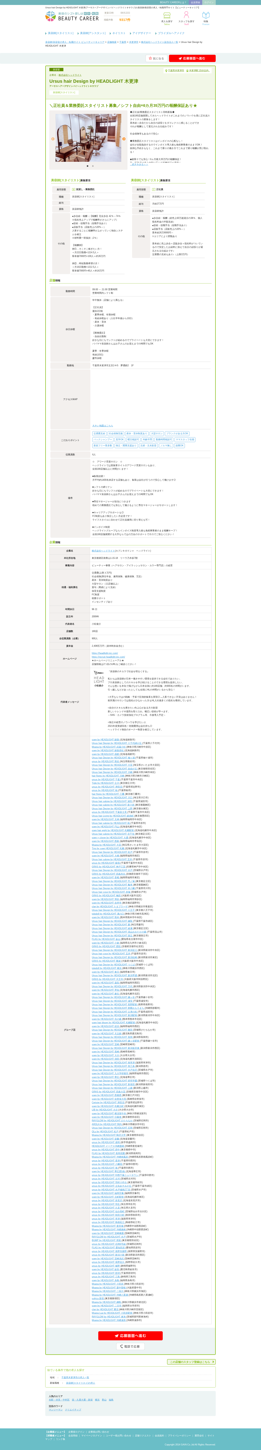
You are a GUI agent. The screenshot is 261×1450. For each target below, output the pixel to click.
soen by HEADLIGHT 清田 (106, 1059)
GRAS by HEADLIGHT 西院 (106, 946)
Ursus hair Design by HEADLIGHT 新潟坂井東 (116, 1048)
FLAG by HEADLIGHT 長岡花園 (109, 1153)
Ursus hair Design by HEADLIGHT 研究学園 (115, 1080)
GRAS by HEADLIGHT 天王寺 (108, 979)
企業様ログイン (76, 1432)
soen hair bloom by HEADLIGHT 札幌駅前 (114, 1022)
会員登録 (195, 2)
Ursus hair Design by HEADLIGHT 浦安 (112, 1001)
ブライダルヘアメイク (171, 33)
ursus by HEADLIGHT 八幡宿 (107, 1164)
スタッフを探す (186, 23)
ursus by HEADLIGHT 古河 (106, 1178)
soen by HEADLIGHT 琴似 (106, 990)
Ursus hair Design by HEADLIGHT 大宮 (112, 765)
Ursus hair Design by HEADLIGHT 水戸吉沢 (115, 1070)
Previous (53, 139)
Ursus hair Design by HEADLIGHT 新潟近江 (115, 950)
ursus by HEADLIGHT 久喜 (106, 1207)
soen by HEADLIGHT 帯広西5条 (109, 1171)
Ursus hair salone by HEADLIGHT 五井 (112, 859)
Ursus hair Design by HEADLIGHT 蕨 (111, 924)
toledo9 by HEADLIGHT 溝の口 (108, 913)
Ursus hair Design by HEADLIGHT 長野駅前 (115, 1004)
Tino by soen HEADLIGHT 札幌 (108, 848)
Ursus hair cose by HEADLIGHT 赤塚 (111, 892)
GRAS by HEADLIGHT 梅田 (106, 895)
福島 (111, 1399)
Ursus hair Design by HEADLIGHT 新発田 (113, 1084)
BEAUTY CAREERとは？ (173, 2)
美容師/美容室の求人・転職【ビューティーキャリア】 (72, 16)
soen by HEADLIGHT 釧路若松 (108, 750)
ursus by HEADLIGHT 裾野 (106, 1265)
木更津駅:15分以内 (199, 70)
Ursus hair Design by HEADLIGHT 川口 (112, 797)
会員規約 (159, 1435)
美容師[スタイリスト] (60, 33)
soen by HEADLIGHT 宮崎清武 (108, 1258)
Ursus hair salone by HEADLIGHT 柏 (111, 823)
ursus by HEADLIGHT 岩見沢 (107, 1200)
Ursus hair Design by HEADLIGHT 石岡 (112, 1127)
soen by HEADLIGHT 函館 (106, 754)
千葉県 (122, 42)
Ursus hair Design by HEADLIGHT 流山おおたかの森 (119, 932)
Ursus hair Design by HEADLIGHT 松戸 (112, 852)
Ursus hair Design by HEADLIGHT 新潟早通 (115, 975)
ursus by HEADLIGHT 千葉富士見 (109, 812)
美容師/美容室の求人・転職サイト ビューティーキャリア (74, 42)
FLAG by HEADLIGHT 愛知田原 (109, 1247)
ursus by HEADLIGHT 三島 (106, 1276)
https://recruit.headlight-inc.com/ (108, 657)
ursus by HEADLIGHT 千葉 (106, 779)
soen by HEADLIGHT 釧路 (106, 739)
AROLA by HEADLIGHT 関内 (107, 1124)
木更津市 (133, 42)
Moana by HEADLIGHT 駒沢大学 (109, 1135)
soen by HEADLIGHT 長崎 (106, 1051)
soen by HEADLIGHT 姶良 (106, 1269)
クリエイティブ (73, 1409)
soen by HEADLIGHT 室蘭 (106, 1138)
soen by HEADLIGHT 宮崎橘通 (108, 1233)
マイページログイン (91, 1435)
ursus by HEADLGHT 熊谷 (106, 761)
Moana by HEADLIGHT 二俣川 (108, 1291)
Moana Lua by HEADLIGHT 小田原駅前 (112, 1313)
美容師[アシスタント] (92, 33)
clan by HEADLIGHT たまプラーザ (110, 906)
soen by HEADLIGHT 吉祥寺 (107, 902)
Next (124, 139)
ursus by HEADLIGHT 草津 (106, 1218)
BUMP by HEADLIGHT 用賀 (107, 1240)
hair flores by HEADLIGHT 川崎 (108, 775)
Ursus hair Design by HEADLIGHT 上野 (112, 808)
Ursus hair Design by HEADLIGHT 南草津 (113, 1062)
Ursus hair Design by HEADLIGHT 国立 (112, 935)
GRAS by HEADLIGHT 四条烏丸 (109, 874)
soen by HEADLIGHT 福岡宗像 (108, 1193)
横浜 (97, 1399)
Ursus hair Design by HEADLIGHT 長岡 (112, 1037)
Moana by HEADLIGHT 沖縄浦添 (109, 1320)
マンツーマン (56, 1409)
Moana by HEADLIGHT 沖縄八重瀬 (110, 1295)
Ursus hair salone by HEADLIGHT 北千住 (113, 834)
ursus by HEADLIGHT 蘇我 (106, 863)
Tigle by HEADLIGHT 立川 (106, 783)
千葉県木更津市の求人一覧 (75, 1377)
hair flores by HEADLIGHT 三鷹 (108, 794)
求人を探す (167, 23)
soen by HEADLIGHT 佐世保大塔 (109, 1099)
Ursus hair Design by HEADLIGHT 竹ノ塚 (113, 881)
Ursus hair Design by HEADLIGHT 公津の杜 (115, 1011)
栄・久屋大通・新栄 (82, 1399)
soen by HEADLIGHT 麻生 (106, 993)
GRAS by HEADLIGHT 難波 (106, 961)
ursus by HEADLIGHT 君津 (106, 1160)
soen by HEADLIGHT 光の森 (107, 1019)
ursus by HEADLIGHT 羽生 (106, 1204)
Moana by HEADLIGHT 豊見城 (108, 1226)
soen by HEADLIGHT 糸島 (106, 1280)
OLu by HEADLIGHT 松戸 (105, 1131)
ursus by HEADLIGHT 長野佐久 (108, 1262)
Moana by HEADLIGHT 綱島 (107, 1302)
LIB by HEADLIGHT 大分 (105, 1109)
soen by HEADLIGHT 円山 (106, 826)
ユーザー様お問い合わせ (118, 1435)
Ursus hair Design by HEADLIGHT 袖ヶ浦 (113, 757)
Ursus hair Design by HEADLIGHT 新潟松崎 (115, 957)
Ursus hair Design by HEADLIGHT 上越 (112, 1088)
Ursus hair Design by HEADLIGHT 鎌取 (112, 921)
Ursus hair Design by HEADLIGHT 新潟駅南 (115, 1015)
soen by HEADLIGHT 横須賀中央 (109, 1113)
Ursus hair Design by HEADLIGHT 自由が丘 (115, 768)
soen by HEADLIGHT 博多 (106, 899)
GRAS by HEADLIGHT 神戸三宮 (109, 866)
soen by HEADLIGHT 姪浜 (106, 1026)
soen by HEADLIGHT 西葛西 (107, 1095)
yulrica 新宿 (98, 1298)
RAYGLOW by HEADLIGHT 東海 (109, 1316)
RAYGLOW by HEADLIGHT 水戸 (109, 1236)
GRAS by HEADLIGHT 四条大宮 (109, 1091)
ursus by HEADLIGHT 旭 (105, 1168)
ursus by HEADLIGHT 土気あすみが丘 (112, 1186)
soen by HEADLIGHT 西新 (106, 841)
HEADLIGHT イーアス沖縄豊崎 (108, 1146)
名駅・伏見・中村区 (59, 1399)
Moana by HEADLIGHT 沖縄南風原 (110, 1157)
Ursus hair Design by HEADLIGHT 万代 (112, 986)
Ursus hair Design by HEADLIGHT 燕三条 (113, 1066)
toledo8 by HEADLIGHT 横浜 (107, 968)
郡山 (104, 1399)
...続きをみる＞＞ (139, 164)
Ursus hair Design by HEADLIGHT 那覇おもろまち (118, 1008)
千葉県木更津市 (176, 70)
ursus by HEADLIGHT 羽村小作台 (109, 1182)
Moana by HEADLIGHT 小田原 (108, 1284)
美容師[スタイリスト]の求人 (80, 1383)
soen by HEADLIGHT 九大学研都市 (110, 1073)
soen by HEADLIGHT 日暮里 (107, 1117)
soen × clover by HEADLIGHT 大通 (110, 837)
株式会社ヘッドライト (70, 75)
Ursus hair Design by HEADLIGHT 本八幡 (113, 888)
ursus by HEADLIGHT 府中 (106, 1149)
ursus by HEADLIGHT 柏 (105, 790)
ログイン (209, 2)
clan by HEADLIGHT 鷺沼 (105, 1309)
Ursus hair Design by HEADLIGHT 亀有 (112, 884)
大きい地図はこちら (102, 425)
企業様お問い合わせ (98, 1432)
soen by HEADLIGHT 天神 (106, 819)
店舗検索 (111, 42)
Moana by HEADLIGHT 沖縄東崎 (109, 1229)
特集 (206, 23)
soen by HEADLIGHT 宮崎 (106, 1044)
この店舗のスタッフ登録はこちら (190, 1361)
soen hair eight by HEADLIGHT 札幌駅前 (113, 830)
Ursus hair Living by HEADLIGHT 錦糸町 (113, 815)
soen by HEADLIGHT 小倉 (106, 943)
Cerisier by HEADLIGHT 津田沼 (108, 1102)
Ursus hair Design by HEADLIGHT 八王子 (113, 910)
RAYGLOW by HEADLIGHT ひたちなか (112, 1120)
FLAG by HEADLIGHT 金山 (106, 939)
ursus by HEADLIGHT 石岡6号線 (109, 1244)
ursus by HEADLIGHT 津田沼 (107, 786)
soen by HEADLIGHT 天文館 (107, 1033)
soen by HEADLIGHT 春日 (106, 972)
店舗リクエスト (143, 1435)
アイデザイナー (141, 33)
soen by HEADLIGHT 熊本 (106, 917)
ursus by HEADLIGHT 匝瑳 (106, 1273)
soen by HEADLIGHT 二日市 (107, 1305)
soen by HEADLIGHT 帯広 (106, 1077)
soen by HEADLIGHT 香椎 (106, 877)
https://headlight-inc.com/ (105, 653)
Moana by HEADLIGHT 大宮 (107, 845)
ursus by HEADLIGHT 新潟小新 (108, 1255)
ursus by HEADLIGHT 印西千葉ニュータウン (115, 1175)
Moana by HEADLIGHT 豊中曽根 (109, 1287)
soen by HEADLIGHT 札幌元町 (108, 1106)
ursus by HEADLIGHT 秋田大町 (108, 1215)
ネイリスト (119, 33)
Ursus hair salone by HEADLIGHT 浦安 (112, 801)
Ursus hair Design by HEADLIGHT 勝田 (112, 1030)
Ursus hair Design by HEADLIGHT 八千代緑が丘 (117, 743)
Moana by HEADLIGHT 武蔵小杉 (109, 747)
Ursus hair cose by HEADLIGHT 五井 (111, 953)
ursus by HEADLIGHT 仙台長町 (108, 1211)
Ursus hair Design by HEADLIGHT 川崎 (112, 772)
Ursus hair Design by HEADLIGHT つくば (113, 964)
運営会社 (199, 1435)
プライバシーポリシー (179, 1435)
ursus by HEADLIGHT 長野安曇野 (109, 1251)
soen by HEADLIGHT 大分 (106, 1055)
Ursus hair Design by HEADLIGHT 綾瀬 (112, 928)
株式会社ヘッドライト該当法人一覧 (159, 42)
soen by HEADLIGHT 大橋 (106, 855)
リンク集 (60, 1439)
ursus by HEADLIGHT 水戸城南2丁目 (111, 1189)
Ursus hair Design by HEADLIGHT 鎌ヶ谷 (113, 997)
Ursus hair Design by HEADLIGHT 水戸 (112, 870)
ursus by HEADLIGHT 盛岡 (106, 1142)
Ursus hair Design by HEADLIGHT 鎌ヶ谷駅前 (116, 1040)
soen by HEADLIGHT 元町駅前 (108, 1197)
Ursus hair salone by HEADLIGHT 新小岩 (113, 804)
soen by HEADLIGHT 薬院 (106, 982)
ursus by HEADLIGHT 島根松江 (108, 1222)
